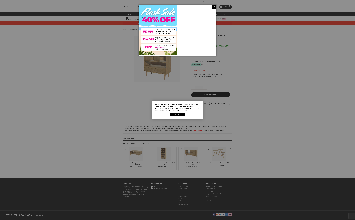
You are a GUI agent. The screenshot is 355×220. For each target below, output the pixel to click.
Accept (177, 114)
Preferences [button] (184, 110)
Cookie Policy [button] (191, 108)
